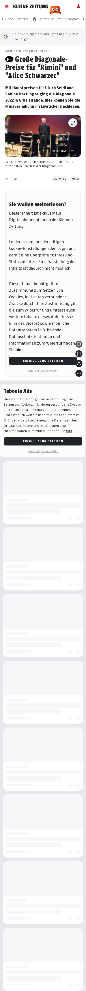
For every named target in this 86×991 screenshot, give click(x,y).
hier (19, 350)
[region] (43, 19)
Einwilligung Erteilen (43, 360)
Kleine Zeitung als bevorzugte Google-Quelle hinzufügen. (44, 36)
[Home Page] (30, 6)
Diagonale (59, 178)
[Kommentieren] (78, 344)
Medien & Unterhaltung (26, 51)
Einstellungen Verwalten (43, 370)
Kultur (75, 178)
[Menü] (7, 7)
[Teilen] (78, 363)
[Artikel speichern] (78, 353)
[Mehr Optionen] (78, 373)
